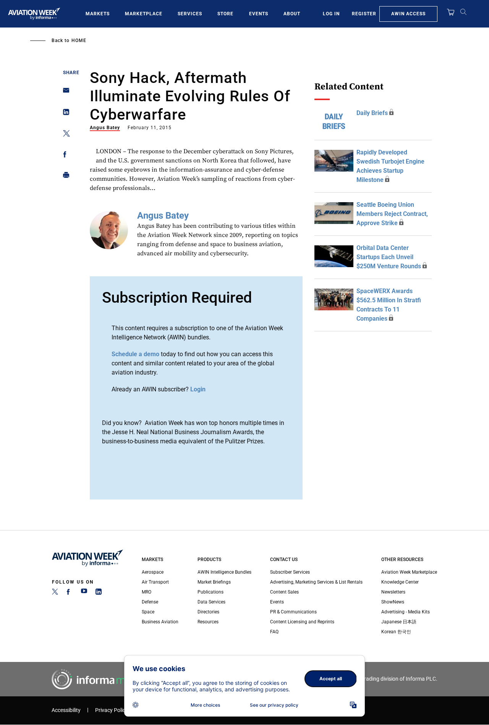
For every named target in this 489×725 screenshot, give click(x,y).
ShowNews (392, 602)
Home (78, 40)
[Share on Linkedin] (64, 113)
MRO (146, 592)
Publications (210, 592)
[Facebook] (69, 593)
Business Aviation (160, 621)
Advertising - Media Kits (405, 612)
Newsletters (393, 592)
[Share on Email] (64, 92)
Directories (208, 612)
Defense (150, 602)
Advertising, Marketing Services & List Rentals (316, 582)
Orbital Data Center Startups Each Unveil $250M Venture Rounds (388, 257)
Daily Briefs (372, 113)
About (291, 13)
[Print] (64, 177)
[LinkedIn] (99, 593)
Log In (331, 13)
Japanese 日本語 (398, 621)
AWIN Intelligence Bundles (224, 572)
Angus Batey (105, 127)
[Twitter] (55, 593)
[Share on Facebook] (64, 156)
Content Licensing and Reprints (302, 621)
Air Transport (155, 582)
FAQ (274, 631)
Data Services (211, 602)
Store (225, 13)
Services (190, 13)
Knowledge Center (400, 582)
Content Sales (284, 592)
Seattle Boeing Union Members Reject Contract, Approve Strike (392, 214)
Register (364, 13)
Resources (208, 621)
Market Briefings (214, 582)
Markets (98, 13)
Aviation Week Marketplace (409, 572)
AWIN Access (408, 13)
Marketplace (143, 13)
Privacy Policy (111, 710)
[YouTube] (84, 593)
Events (258, 13)
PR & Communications (293, 612)
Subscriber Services (290, 572)
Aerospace (153, 572)
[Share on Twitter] (64, 134)
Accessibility (66, 710)
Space (148, 612)
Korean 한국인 (396, 631)
